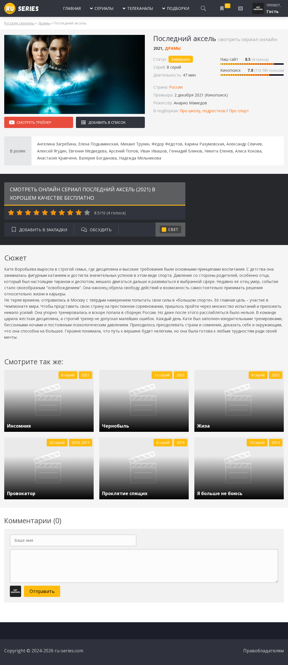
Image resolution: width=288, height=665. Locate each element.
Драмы (44, 23)
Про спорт (239, 110)
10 (87, 212)
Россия (176, 87)
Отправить (42, 591)
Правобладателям (263, 651)
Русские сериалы (19, 23)
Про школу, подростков (202, 110)
